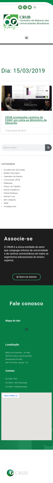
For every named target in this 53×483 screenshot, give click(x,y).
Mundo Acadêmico (12, 190)
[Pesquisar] (48, 147)
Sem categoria (10, 200)
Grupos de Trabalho (12, 186)
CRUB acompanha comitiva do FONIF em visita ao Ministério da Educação (26, 120)
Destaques (8, 183)
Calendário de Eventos (13, 176)
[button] (35, 7)
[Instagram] (25, 7)
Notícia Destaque (11, 193)
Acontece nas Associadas (14, 170)
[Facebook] (20, 7)
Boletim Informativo (12, 173)
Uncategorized (10, 206)
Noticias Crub (9, 196)
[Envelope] (30, 7)
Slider (6, 203)
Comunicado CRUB (12, 180)
